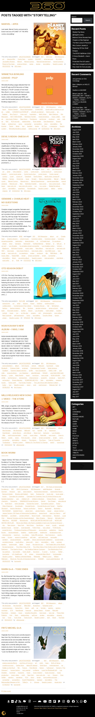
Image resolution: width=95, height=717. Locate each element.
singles (42, 615)
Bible (41, 708)
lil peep (47, 610)
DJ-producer (56, 241)
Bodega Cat (40, 494)
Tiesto (11, 126)
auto (19, 492)
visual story (58, 682)
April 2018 (76, 370)
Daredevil (28, 176)
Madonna (5, 248)
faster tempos (52, 368)
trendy (57, 315)
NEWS (75, 431)
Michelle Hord (59, 518)
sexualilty (27, 540)
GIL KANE (59, 59)
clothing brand (49, 303)
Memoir (50, 518)
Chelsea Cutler (15, 368)
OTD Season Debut (12, 268)
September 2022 (78, 243)
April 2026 (76, 139)
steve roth (29, 542)
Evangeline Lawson (47, 504)
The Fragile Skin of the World (55, 544)
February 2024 (77, 202)
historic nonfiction (29, 508)
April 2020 (76, 312)
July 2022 (76, 248)
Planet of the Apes (8, 64)
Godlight (5, 371)
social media (59, 540)
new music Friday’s (23, 251)
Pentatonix (33, 119)
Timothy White (47, 315)
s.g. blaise (25, 535)
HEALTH (75, 426)
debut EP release (31, 665)
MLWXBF (14, 520)
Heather (75, 90)
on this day (24, 313)
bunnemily (17, 561)
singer (24, 256)
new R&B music (50, 251)
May (21, 184)
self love (34, 615)
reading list (43, 532)
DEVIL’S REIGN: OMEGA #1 (15, 136)
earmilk (39, 430)
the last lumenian (7, 547)
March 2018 (76, 372)
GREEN (75, 421)
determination (29, 241)
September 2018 (78, 358)
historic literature (15, 508)
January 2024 (77, 204)
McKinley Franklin (30, 117)
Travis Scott (28, 618)
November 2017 (78, 382)
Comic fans (21, 59)
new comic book (54, 184)
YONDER (41, 559)
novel (47, 525)
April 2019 (76, 341)
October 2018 (77, 356)
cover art (19, 176)
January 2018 (77, 377)
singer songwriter (33, 256)
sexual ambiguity (15, 540)
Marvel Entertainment (44, 62)
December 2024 (78, 178)
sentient (5, 540)
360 (42, 57)
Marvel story (25, 181)
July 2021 (76, 276)
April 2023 (76, 226)
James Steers (38, 610)
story (46, 124)
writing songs (32, 129)
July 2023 (76, 219)
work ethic (5, 260)
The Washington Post (55, 549)
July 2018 (76, 363)
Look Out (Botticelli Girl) (49, 670)
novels (54, 525)
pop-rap (51, 613)
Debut (27, 608)
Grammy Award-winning (18, 371)
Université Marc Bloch (43, 554)
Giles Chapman (7, 506)
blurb (32, 494)
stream (24, 440)
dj (37, 241)
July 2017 (76, 392)
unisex (4, 318)
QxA (10, 615)
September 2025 (78, 156)
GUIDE (75, 424)
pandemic (19, 677)
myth (23, 675)
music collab (56, 117)
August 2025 (77, 159)
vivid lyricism (43, 385)
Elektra (4, 179)
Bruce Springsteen (27, 109)
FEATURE (22, 301)
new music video (37, 251)
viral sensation (49, 258)
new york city (11, 186)
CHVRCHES (39, 109)
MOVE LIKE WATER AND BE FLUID (41, 520)
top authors (6, 552)
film (24, 308)
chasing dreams (12, 239)
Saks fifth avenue (37, 535)
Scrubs (10, 537)
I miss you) (23, 114)
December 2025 (78, 149)
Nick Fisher (30, 525)
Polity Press (36, 528)
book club (50, 494)
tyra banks (5, 554)
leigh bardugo (47, 516)
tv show (52, 552)
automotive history (56, 492)
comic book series (15, 174)
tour (23, 126)
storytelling (46, 64)
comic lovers (42, 174)
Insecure (28, 610)
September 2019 (78, 329)
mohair (4, 313)
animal (34, 366)
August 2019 (77, 332)
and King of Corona (26, 663)
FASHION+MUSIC (78, 417)
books (4, 496)
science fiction (22, 64)
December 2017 (78, 380)
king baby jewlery (13, 311)
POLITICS (76, 436)
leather (23, 311)
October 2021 (77, 269)
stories (38, 64)
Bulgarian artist (47, 606)
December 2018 (78, 351)
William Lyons (47, 556)
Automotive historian (41, 492)
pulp (58, 119)
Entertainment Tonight (38, 368)
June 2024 (76, 192)
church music (24, 239)
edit (32, 608)
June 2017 (76, 394)
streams (59, 615)
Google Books (30, 506)
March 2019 (76, 344)
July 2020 (76, 305)
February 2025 (77, 173)
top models (16, 552)
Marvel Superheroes (37, 181)
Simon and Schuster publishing (42, 540)
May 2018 (76, 368)
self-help (33, 537)
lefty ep (59, 244)
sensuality (53, 537)
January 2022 (77, 262)
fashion (4, 308)
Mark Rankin (19, 375)
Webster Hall (53, 385)
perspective (23, 378)
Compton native (36, 239)
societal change (7, 542)
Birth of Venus (55, 663)
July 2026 (76, 132)
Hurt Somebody (41, 371)
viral (48, 618)
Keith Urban (42, 114)
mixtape (13, 613)
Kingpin (34, 179)
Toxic (9, 618)
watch (52, 442)
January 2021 (77, 291)
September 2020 (78, 300)
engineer (25, 368)
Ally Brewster (17, 430)
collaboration (6, 306)
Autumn (25, 303)
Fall (48, 306)
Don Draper (52, 501)
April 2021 (76, 284)
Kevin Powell (36, 516)
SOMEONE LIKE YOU (31, 380)
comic (26, 172)
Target (28, 544)
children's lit (25, 499)
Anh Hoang (25, 366)
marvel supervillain (53, 181)
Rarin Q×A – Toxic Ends (14, 569)
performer (43, 119)
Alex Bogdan (6, 430)
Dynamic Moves (39, 306)
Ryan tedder (37, 121)
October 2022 (77, 240)
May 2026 (76, 137)
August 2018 (77, 360)
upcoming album (23, 258)
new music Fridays (12, 119)
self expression (19, 315)
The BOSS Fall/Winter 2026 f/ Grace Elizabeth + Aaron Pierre (82, 56)
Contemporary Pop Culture (22, 306)
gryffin (31, 371)
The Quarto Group (16, 549)
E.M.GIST (38, 59)
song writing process (50, 677)
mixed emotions (44, 117)
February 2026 (77, 144)
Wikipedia (37, 556)
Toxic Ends (17, 618)
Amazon (12, 492)
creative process (7, 665)
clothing (39, 303)
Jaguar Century (59, 511)
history (40, 508)
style (52, 542)
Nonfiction (39, 525)
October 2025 (77, 154)
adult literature (47, 489)
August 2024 (77, 187)
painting (10, 677)
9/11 (62, 661)
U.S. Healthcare (17, 554)
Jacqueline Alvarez (8, 62)
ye (12, 260)
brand (32, 303)
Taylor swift (12, 383)
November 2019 (78, 324)
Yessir (54, 618)
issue (27, 179)
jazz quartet (26, 670)
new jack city (50, 248)
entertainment (48, 59)
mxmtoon (35, 375)
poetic (10, 438)
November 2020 (78, 296)
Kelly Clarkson (53, 114)
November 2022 (78, 238)
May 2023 (76, 223)
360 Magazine (59, 57)
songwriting (38, 124)
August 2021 (77, 274)
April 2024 (76, 197)
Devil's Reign (38, 176)
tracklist (29, 126)
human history (15, 670)
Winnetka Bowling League (17, 129)
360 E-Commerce (22, 489)
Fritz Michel (33, 668)
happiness (52, 430)
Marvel (19, 62)
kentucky (46, 433)
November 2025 (78, 151)
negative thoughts (31, 613)
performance (12, 378)
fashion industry (15, 308)
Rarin (16, 615)
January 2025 (77, 175)
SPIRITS (75, 441)
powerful (44, 378)
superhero (21, 188)
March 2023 (77, 228)
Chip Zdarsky (17, 172)
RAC (7, 121)
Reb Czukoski (6, 315)
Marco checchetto (45, 179)
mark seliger (50, 311)
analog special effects (9, 663)
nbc (3, 525)
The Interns (32, 440)
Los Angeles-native (48, 246)
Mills (3, 435)
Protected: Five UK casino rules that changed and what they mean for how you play (82, 64)
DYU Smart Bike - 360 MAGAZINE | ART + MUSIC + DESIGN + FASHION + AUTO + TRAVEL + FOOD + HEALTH (82, 112)
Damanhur (13, 501)
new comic (42, 184)
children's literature (38, 499)
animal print (6, 303)
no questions (23, 253)
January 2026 (77, 147)
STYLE (75, 445)
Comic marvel (53, 174)
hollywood (50, 668)
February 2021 (77, 288)
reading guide (33, 532)
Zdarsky (5, 191)
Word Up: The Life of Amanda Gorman (23, 559)
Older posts (7, 691)
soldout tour (12, 124)
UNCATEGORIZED (25, 57)
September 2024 (78, 185)
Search (74, 17)
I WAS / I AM (52, 371)
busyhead (50, 366)
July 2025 (76, 161)
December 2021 (78, 264)
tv (30, 682)
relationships (26, 121)
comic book (35, 172)
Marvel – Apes (9, 24)
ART (74, 407)
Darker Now (20, 665)
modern (58, 311)
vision (29, 385)
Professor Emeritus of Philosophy (25, 530)
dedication (18, 241)
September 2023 (78, 214)
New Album (39, 248)
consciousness (7, 608)
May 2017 (76, 397)
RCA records (15, 121)
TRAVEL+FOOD (78, 450)
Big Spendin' (17, 606)
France (24, 668)
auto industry (27, 492)
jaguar (49, 511)
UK (26, 554)
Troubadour (6, 442)
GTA (11, 610)
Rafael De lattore (54, 186)
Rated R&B (15, 256)
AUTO (75, 409)
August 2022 (77, 245)
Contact (65, 708)
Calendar (36, 708)
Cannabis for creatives (16, 496)
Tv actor (45, 552)
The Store (42, 440)
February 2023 (77, 231)
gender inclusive (41, 308)
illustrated (48, 508)
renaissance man (55, 532)
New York (21, 525)
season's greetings (21, 537)
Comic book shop (30, 174)
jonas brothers (12, 373)
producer (52, 119)
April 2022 (76, 255)
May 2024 (76, 195)
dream (4, 244)
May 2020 (76, 310)
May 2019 (76, 339)
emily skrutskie (19, 504)
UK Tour (44, 126)
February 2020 (77, 317)
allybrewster (20, 445)
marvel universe (58, 62)
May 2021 (76, 281)
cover (12, 176)
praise (32, 253)
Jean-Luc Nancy (54, 513)
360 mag (49, 57)
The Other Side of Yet (23, 547)
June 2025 (76, 163)
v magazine (53, 126)
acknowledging (7, 366)
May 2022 (76, 252)
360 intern (17, 66)
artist (60, 107)
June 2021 (76, 279)
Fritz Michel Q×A (11, 628)
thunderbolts (31, 188)
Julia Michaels (35, 373)
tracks (37, 126)
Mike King (5, 520)
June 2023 (76, 221)
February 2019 (77, 346)
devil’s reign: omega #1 (52, 176)
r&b (46, 253)
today (4, 385)
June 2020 (76, 308)
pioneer (16, 528)
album (52, 236)
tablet (21, 544)
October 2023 (77, 211)
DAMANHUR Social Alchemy (29, 501)
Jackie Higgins (40, 511)
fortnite (43, 608)
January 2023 (77, 233)
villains (53, 188)
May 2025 (76, 166)
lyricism (59, 246)
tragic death (27, 552)
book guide (59, 494)
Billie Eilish (27, 606)
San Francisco (50, 535)
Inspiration (33, 114)
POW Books (57, 528)
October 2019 (77, 327)
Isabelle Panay (18, 511)
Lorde (11, 375)
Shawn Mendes (17, 380)
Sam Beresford (48, 121)
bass (47, 663)
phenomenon (33, 378)
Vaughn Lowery (58, 64)
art (3, 59)
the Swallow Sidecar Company (35, 549)
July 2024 (76, 190)
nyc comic (43, 186)
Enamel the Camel (33, 504)
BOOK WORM (8, 452)
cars (17, 499)
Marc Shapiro (40, 518)
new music (10, 251)
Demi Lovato (50, 112)
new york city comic (25, 186)
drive (10, 244)
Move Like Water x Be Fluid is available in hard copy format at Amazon (39, 523)
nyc (36, 186)
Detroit (43, 501)
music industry (37, 673)
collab (8, 112)
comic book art (46, 172)
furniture (30, 308)
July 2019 (76, 334)
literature (57, 516)
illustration (57, 508)
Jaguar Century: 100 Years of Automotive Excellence (19, 513)
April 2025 (76, 168)
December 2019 (78, 322)
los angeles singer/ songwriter (29, 246)
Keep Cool (37, 433)
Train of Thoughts (54, 440)
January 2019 (77, 348)
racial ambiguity (13, 532)
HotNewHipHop (38, 244)
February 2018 (77, 375)
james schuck (53, 308)
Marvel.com (13, 184)
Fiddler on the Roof (8, 668)
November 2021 (78, 267)
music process (49, 673)
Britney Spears (13, 109)
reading (23, 532)
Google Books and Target (46, 506)
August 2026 (77, 130)
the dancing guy (38, 544)
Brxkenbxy (36, 606)
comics (30, 59)
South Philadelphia (28, 680)
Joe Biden (13, 516)
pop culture (58, 313)
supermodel (13, 544)
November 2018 (78, 353)
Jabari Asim (29, 511)
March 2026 (77, 142)
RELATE (75, 438)
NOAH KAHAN (55, 375)
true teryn (36, 552)
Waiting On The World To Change (36, 442)
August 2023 (77, 216)
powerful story (7, 530)
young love (60, 442)
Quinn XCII (61, 378)
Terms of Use (50, 708)
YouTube (61, 618)
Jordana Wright (24, 516)
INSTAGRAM (6, 511)
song (20, 124)
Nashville (43, 435)
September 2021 (78, 271)
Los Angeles (13, 246)
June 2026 (76, 134)
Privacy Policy (58, 708)
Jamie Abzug (16, 433)
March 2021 (76, 286)
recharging (5, 380)
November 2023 (78, 209)
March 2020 (77, 315)
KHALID (45, 373)
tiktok (17, 126)
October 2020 (77, 298)
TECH (74, 448)
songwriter (27, 124)
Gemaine (18, 244)
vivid (34, 385)
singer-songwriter (44, 438)
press (17, 438)
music (11, 313)
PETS (74, 433)
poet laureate (25, 528)
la (53, 244)
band (4, 109)
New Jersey (11, 525)
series (31, 64)
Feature (4, 114)
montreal (12, 673)
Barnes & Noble (7, 494)
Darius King (18, 608)
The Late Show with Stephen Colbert (46, 383)
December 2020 (78, 293)
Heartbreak (6, 433)
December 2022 (78, 235)
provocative (43, 530)
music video (29, 248)
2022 (42, 169)
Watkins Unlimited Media (23, 556)
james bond (43, 513)
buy (34, 430)
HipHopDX (26, 244)
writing (60, 188)
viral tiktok (59, 258)
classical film (11, 59)
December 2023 (78, 207)
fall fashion (55, 306)
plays (32, 677)
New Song (23, 119)
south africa (19, 542)
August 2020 (77, 303)
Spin (42, 380)
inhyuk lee (20, 179)
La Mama (36, 670)
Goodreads (19, 506)
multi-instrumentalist (14, 435)
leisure (30, 311)
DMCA (44, 708)
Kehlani (48, 244)
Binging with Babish (21, 494)
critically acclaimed (37, 112)
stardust (39, 680)
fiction (58, 504)
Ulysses (36, 682)
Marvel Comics (29, 62)
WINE (20, 236)
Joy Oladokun (23, 373)
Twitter (60, 552)
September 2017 (78, 387)
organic (33, 313)
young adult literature (53, 559)
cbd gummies (77, 79)
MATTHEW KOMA (16, 117)
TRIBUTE (75, 453)
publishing (52, 530)
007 (42, 487)
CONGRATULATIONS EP (20, 112)
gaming (50, 608)
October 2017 (77, 384)
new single (44, 375)
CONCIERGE (77, 412)
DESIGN (75, 414)
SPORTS (75, 443)
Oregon (55, 675)
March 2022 (77, 257)
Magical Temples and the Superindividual (20, 518)
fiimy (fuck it (14, 114)
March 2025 (77, 171)
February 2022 (77, 259)
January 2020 (77, 320)
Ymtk (17, 260)
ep (58, 112)
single (44, 256)
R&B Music (53, 253)
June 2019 (76, 336)
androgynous (57, 301)
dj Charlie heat (45, 241)
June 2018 (76, 365)
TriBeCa (25, 682)
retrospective (6, 535)
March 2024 (77, 199)
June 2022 (76, 250)
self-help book (43, 537)
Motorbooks (24, 520)
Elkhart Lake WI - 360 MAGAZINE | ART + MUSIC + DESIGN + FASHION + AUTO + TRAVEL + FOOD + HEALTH (82, 98)
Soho (28, 315)
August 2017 (77, 389)
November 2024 (78, 180)
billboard (41, 366)
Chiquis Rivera (51, 499)
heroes (11, 179)
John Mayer (27, 433)
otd (39, 313)
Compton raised (50, 239)
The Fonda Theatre (24, 383)
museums (21, 673)
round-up (17, 535)
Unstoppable (57, 554)
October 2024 (77, 183)
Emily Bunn (8, 504)
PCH (26, 677)
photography (47, 313)
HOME (75, 429)
